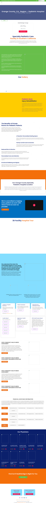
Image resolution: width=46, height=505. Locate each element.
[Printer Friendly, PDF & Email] (4, 20)
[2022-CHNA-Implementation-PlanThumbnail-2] (34, 388)
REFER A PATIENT (23, 31)
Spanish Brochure (8, 313)
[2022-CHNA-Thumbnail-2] (34, 375)
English (40, 0)
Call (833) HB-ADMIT (16, 491)
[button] (37, 0)
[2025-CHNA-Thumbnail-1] (34, 347)
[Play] (34, 205)
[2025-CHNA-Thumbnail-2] (34, 360)
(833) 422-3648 (16, 492)
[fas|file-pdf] (6, 449)
